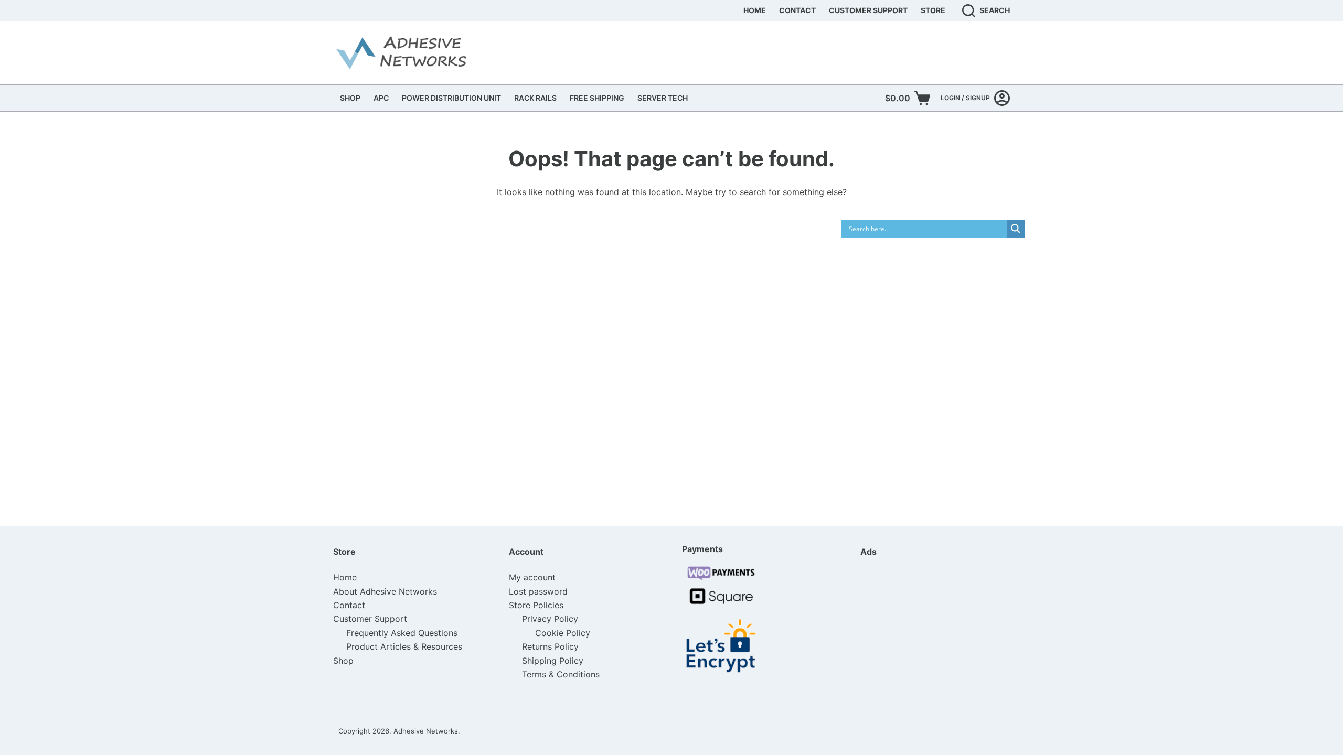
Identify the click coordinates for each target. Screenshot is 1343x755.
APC (381, 97)
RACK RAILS (535, 97)
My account (532, 577)
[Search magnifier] (1016, 229)
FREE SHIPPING (597, 97)
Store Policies (536, 605)
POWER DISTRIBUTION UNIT (451, 97)
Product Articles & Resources (404, 646)
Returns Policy (550, 646)
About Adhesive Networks (385, 591)
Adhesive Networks (425, 731)
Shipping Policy (552, 660)
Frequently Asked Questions (401, 633)
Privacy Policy (550, 618)
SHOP (350, 97)
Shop (343, 660)
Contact (797, 10)
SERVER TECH (662, 97)
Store (933, 10)
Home (754, 10)
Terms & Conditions (561, 674)
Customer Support (868, 10)
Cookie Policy (562, 633)
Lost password (538, 591)
